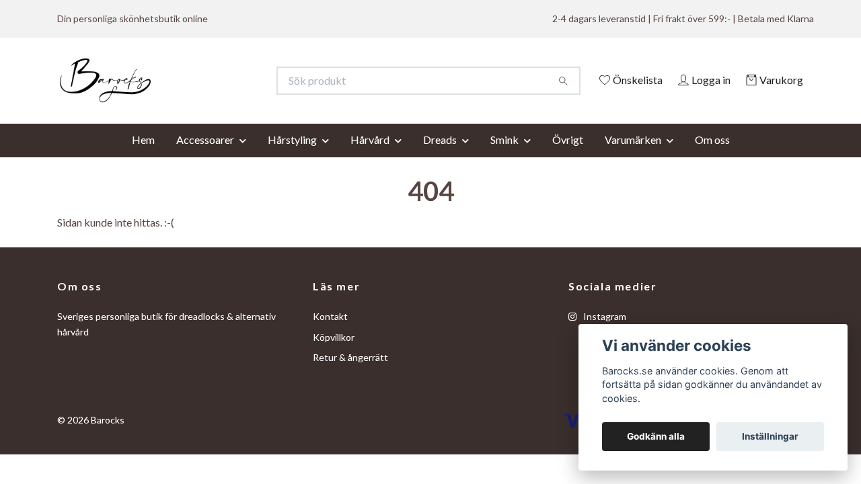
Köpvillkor (333, 355)
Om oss (712, 157)
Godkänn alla (656, 436)
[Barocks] (244, 80)
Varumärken (633, 157)
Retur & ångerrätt (350, 376)
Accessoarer (205, 157)
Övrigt (567, 157)
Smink (504, 157)
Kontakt (330, 335)
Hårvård (369, 157)
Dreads (440, 157)
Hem (143, 157)
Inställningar (770, 436)
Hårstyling (292, 157)
